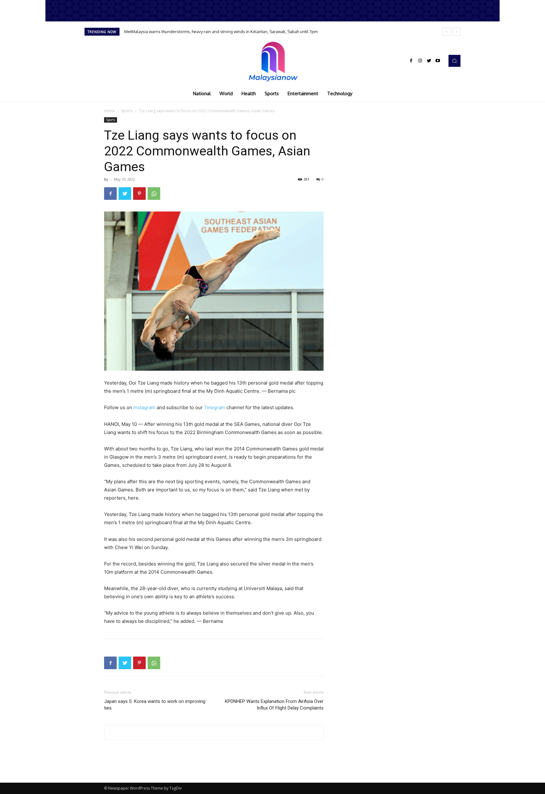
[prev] (446, 32)
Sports (127, 110)
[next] (456, 32)
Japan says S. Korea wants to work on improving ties (154, 704)
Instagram (144, 407)
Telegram (214, 407)
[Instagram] (420, 60)
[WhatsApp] (154, 193)
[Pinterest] (139, 193)
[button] (454, 61)
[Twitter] (429, 60)
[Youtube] (437, 60)
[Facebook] (411, 60)
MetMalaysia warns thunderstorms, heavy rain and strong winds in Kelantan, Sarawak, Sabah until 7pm (221, 31)
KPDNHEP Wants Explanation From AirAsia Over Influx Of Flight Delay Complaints (274, 704)
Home (109, 110)
